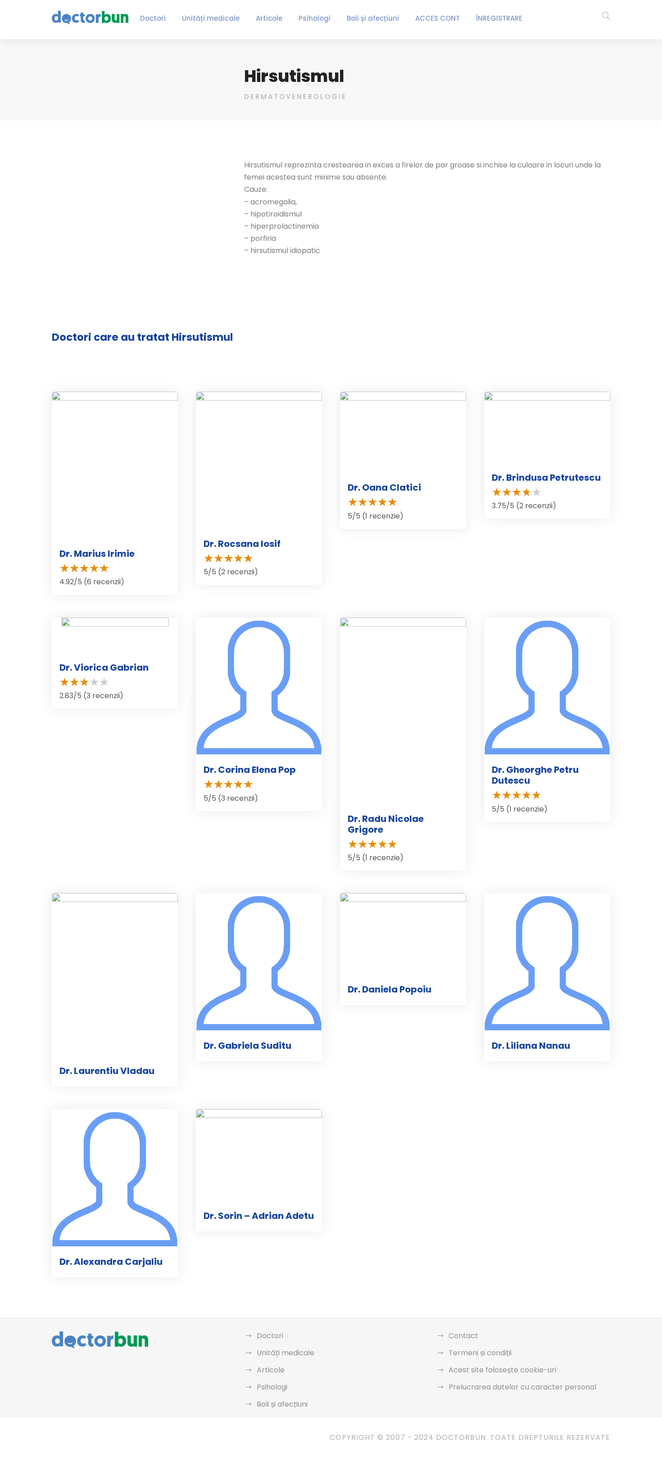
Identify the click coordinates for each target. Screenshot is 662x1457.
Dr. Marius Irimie (97, 553)
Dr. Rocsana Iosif (242, 543)
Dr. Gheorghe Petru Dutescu (535, 775)
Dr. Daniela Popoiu (389, 989)
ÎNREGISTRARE (499, 18)
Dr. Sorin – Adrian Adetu (259, 1215)
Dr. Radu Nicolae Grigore (386, 824)
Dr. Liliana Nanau (531, 1045)
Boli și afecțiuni (373, 18)
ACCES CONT (437, 18)
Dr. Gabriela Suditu (247, 1045)
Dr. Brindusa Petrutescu (546, 477)
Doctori (153, 18)
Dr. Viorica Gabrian (104, 667)
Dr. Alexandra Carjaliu (111, 1261)
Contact (463, 1336)
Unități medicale (211, 18)
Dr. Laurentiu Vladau (106, 1071)
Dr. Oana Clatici (384, 487)
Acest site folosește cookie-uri (502, 1370)
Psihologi (315, 18)
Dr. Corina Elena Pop (250, 769)
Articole (269, 18)
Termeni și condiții (480, 1353)
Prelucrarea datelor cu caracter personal (522, 1387)
